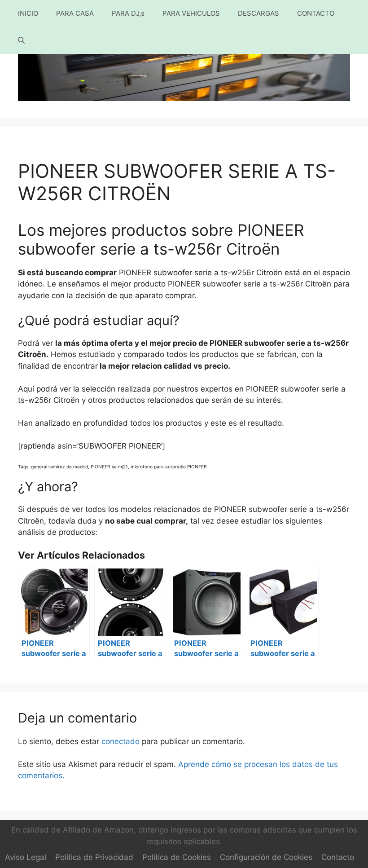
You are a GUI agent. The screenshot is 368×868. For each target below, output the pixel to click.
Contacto (337, 857)
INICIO (28, 13)
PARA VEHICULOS (191, 13)
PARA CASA (75, 13)
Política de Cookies (176, 857)
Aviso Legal (25, 857)
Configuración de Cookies (266, 857)
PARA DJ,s (128, 13)
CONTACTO (315, 13)
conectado (120, 741)
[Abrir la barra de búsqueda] (21, 40)
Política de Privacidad (94, 857)
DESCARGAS (258, 13)
